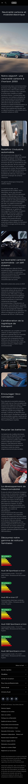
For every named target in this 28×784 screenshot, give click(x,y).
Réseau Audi (19, 734)
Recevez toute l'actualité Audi (9, 737)
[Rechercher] (6, 3)
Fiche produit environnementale (10, 724)
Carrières (17, 731)
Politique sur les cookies (7, 711)
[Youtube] (12, 699)
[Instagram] (7, 699)
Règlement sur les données (8, 750)
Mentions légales (5, 708)
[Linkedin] (16, 699)
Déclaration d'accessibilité (8, 744)
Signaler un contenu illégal (8, 747)
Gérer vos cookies (6, 714)
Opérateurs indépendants (8, 734)
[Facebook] (3, 699)
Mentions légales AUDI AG (8, 740)
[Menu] (2, 3)
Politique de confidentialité (8, 718)
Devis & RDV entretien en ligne (9, 727)
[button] (14, 670)
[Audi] (14, 3)
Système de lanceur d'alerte (8, 721)
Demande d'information (7, 731)
